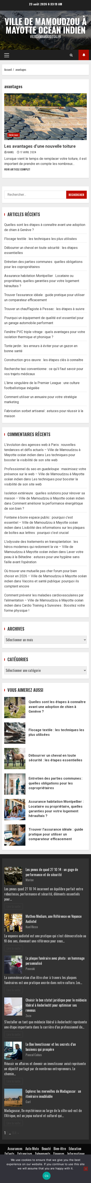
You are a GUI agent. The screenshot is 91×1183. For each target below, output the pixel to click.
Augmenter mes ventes (84, 55)
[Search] (71, 55)
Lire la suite (14, 906)
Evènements (42, 1153)
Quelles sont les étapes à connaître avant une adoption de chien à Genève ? (14, 707)
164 (14, 1132)
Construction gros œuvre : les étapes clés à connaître (43, 360)
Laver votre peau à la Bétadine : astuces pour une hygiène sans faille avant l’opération (43, 557)
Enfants (9, 1153)
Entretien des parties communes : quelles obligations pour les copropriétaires (14, 784)
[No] (86, 1169)
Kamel (11, 152)
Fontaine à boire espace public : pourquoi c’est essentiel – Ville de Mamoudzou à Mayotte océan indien (41, 522)
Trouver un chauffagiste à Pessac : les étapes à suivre (44, 309)
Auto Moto (32, 1148)
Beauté (46, 1148)
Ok (46, 1175)
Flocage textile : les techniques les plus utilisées (40, 239)
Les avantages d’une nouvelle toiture (45, 116)
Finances (58, 1153)
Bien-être (60, 1148)
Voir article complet (17, 169)
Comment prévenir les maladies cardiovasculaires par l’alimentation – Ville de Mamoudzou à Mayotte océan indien (44, 600)
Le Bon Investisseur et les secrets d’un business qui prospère (51, 1047)
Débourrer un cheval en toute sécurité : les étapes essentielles (14, 758)
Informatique (75, 1153)
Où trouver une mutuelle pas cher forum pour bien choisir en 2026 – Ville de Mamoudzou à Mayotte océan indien (45, 576)
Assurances (15, 1148)
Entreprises (24, 1153)
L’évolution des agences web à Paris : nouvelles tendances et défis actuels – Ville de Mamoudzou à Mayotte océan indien (42, 450)
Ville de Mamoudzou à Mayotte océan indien (46, 25)
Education (75, 1148)
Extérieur (13, 134)
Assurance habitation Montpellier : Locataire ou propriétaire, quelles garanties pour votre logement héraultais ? (41, 281)
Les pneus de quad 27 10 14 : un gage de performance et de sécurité (52, 872)
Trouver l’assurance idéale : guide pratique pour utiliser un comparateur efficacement (14, 835)
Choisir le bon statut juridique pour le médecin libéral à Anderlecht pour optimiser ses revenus (56, 1005)
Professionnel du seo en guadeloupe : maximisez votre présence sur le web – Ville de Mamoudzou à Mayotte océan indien (45, 474)
